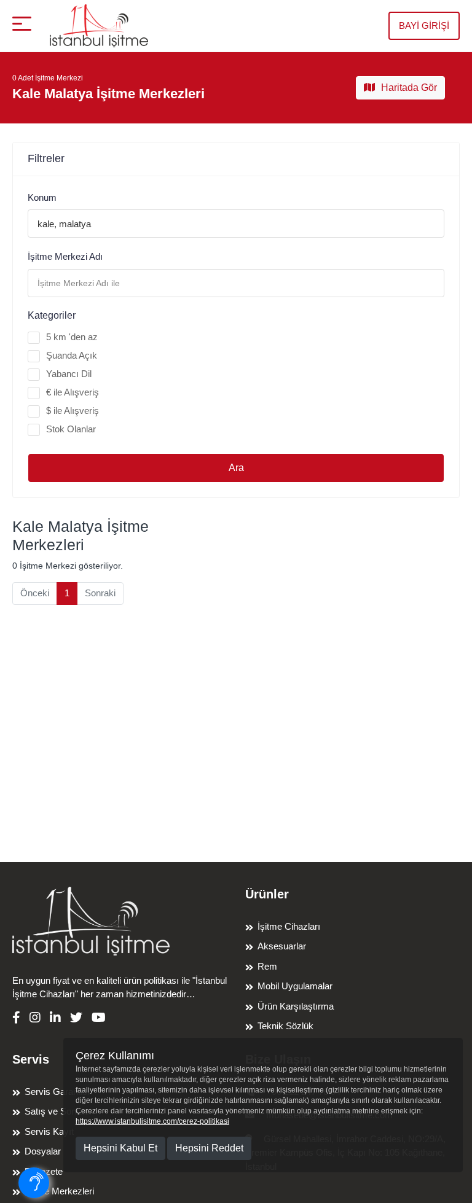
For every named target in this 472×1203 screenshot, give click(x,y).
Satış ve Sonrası (58, 1111)
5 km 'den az (72, 337)
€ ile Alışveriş (72, 392)
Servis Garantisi (57, 1091)
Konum (42, 197)
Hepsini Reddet (209, 1148)
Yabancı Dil (69, 373)
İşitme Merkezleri (59, 1191)
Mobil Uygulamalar (295, 986)
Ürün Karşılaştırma (296, 1006)
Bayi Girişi (424, 25)
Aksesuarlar (282, 946)
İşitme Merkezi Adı (65, 256)
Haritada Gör (409, 87)
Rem (267, 966)
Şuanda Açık (71, 355)
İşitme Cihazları (289, 926)
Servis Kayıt (49, 1131)
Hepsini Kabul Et (120, 1148)
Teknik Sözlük (285, 1026)
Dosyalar (43, 1151)
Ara (236, 467)
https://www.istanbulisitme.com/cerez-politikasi (152, 1121)
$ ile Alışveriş (72, 410)
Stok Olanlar (71, 429)
